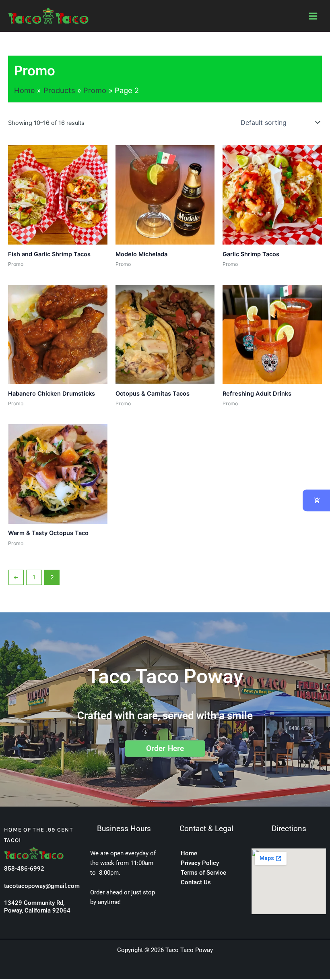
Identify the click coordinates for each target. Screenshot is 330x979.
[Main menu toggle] (313, 16)
